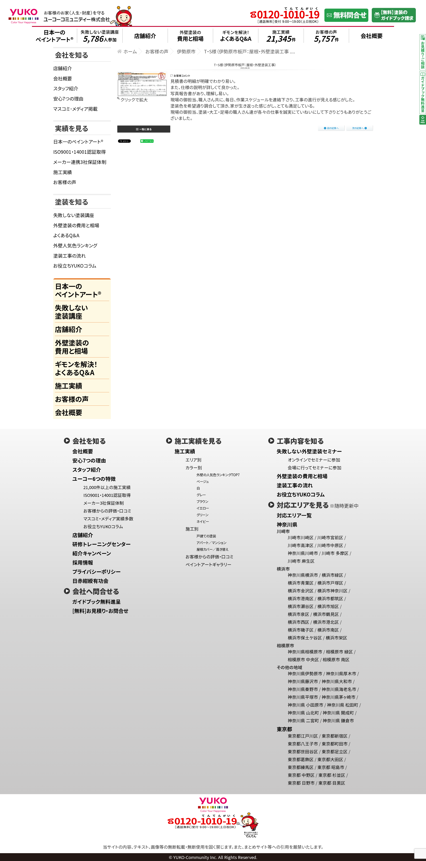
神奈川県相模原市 (305, 651)
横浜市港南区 (301, 598)
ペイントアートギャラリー (208, 564)
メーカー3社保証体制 (103, 503)
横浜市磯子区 (301, 630)
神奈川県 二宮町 (303, 720)
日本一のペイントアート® (78, 141)
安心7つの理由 (68, 98)
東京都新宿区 (335, 736)
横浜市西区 (298, 622)
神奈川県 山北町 (303, 712)
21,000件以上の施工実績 (107, 487)
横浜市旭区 (328, 606)
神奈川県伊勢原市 (305, 673)
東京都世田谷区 (303, 751)
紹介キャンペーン (91, 553)
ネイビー (203, 521)
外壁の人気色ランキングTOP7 (218, 474)
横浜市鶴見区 (326, 614)
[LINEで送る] (147, 141)
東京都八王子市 (303, 743)
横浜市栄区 (336, 637)
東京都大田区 (330, 759)
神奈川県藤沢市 (303, 681)
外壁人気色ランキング (75, 245)
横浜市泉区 (298, 614)
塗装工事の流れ (69, 255)
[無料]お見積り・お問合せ (100, 610)
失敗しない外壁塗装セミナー (309, 451)
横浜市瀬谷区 (301, 606)
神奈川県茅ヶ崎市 (338, 697)
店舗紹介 (62, 68)
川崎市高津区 (301, 545)
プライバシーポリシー (96, 571)
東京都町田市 (335, 743)
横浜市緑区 (332, 575)
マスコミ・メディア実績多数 (108, 518)
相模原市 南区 (336, 659)
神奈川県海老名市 (339, 689)
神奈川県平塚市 (303, 697)
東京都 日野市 (301, 783)
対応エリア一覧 (294, 515)
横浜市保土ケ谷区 (305, 637)
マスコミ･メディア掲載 (75, 108)
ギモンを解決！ (235, 35)
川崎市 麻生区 (301, 561)
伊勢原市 (186, 51)
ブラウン (202, 501)
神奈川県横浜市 (303, 575)
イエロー (203, 508)
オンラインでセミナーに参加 (314, 460)
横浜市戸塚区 (330, 583)
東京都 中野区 (301, 775)
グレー (201, 494)
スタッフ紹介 (65, 88)
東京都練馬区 (301, 767)
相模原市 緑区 (339, 651)
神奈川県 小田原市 (305, 705)
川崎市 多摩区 (335, 553)
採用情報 (82, 562)
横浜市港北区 (326, 622)
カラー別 (194, 467)
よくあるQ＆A (66, 235)
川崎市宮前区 (330, 537)
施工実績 (281, 35)
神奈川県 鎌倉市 (338, 720)
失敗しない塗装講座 (100, 35)
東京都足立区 (335, 751)
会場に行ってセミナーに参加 (314, 467)
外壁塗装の (190, 35)
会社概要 (62, 78)
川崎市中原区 (330, 545)
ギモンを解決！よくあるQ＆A (76, 368)
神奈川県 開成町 (338, 712)
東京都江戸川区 (303, 736)
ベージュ (203, 481)
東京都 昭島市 (330, 767)
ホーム (130, 51)
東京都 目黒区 (331, 783)
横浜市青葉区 (301, 583)
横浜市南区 (328, 630)
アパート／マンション (211, 542)
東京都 (284, 729)
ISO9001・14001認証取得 (79, 151)
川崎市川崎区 (301, 537)
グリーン (202, 514)
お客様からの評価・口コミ (107, 511)
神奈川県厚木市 (341, 673)
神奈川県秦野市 (303, 689)
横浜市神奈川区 (332, 590)
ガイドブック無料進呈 (96, 601)
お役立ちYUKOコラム (74, 265)
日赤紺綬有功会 (90, 580)
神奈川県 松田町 (342, 705)
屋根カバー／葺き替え (212, 549)
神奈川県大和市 (337, 681)
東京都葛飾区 (301, 759)
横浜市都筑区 (330, 598)
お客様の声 (326, 35)
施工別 (192, 529)
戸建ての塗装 (206, 535)
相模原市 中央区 (303, 659)
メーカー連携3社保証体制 (79, 161)
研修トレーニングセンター (101, 544)
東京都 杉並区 (331, 775)
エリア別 (194, 460)
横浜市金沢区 (301, 590)
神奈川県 (287, 524)
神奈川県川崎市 (303, 553)
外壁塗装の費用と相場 (76, 225)
